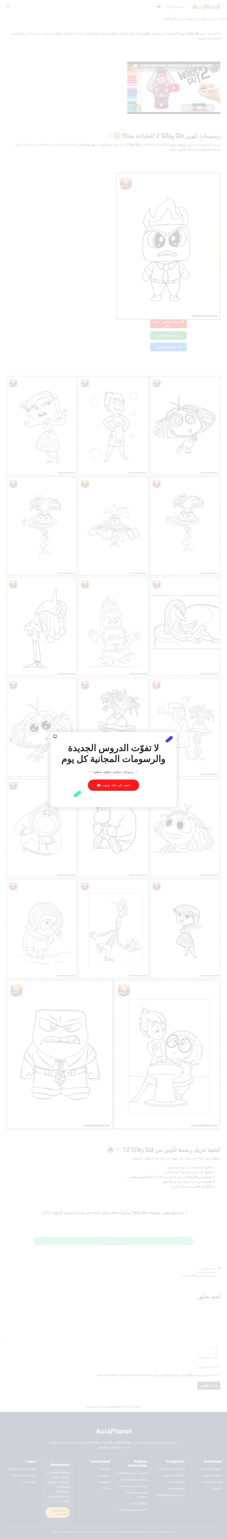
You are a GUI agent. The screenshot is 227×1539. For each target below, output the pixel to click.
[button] (55, 736)
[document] (113, 769)
